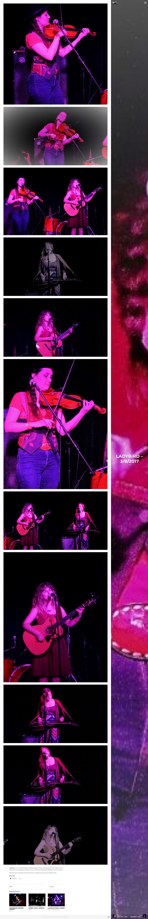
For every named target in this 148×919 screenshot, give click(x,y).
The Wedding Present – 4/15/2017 (16, 908)
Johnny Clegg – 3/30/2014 (36, 908)
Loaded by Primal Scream (56, 908)
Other (129, 464)
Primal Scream (55, 909)
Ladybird (11, 868)
